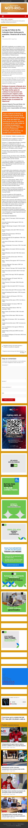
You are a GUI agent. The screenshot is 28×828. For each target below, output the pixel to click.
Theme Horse (20, 824)
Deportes (4, 27)
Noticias (4, 764)
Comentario (5, 365)
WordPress (18, 825)
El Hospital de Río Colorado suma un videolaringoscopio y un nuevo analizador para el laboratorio (13, 816)
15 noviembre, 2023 (6, 39)
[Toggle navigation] (3, 16)
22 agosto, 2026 (5, 770)
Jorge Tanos (14, 39)
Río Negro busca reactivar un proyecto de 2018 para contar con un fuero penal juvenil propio (13, 792)
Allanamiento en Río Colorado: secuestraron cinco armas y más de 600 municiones (13, 769)
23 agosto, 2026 (5, 747)
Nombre (4, 381)
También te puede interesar (10, 725)
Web (3, 393)
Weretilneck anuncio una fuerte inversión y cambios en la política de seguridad (12, 346)
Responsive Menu (25, 1)
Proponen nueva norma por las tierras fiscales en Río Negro (14, 352)
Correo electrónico (6, 387)
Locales (4, 811)
